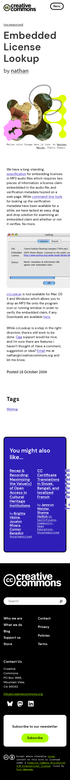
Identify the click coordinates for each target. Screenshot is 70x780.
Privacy (43, 627)
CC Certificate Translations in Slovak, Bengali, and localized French (48, 483)
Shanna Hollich (43, 515)
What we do (13, 625)
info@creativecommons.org (23, 694)
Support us (12, 637)
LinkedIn (31, 704)
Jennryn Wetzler (45, 507)
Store (8, 644)
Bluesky (10, 704)
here (46, 317)
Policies (44, 635)
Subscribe (35, 738)
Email (41, 351)
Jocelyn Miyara (16, 523)
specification (16, 174)
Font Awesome (24, 769)
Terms (42, 644)
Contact (44, 618)
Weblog (12, 409)
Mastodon (20, 704)
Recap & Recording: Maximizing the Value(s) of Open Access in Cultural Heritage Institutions (21, 488)
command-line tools (47, 197)
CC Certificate (46, 518)
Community (44, 523)
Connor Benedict (16, 531)
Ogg (19, 337)
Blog (7, 631)
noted (51, 756)
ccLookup (14, 294)
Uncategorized (13, 25)
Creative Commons (20, 7)
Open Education (44, 527)
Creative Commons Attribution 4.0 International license (40, 764)
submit (61, 601)
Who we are (13, 618)
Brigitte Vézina (17, 515)
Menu (57, 6)
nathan (20, 70)
